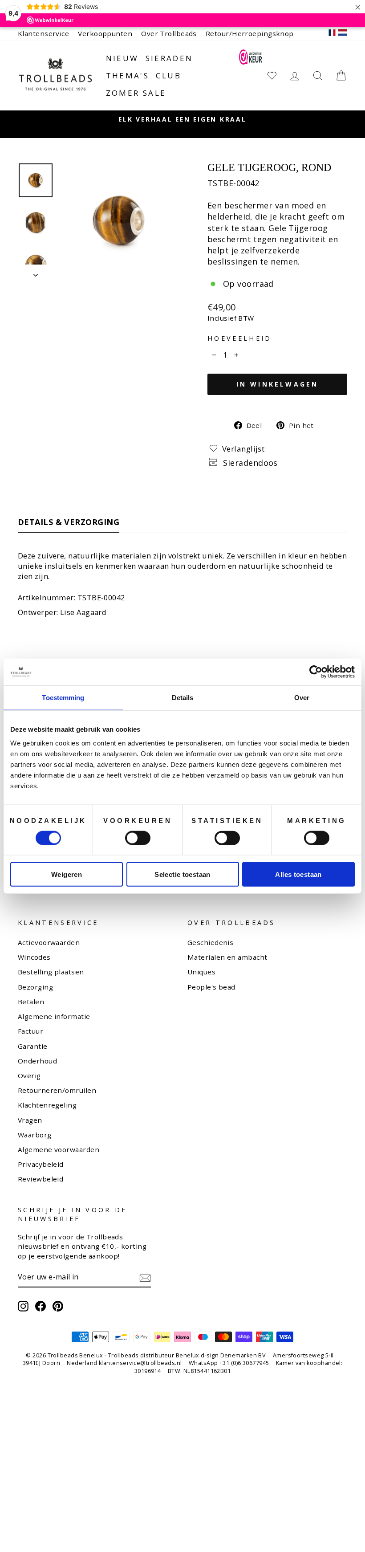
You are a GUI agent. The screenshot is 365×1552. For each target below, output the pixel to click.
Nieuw (122, 58)
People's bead (211, 986)
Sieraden (169, 58)
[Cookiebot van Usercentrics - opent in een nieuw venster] (316, 671)
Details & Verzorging (68, 522)
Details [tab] (183, 697)
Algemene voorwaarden (58, 1149)
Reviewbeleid (40, 1178)
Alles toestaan (298, 874)
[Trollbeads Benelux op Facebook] (40, 1306)
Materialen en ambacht (227, 957)
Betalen (31, 1001)
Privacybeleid (41, 1164)
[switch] (137, 838)
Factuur (30, 1031)
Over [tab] (301, 697)
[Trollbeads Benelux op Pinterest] (58, 1306)
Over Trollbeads (169, 33)
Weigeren (66, 874)
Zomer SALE (136, 93)
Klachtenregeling (47, 1104)
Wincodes (34, 957)
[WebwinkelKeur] (250, 75)
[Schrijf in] (145, 1277)
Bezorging (35, 986)
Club (168, 75)
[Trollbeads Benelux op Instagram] (23, 1306)
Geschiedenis (210, 942)
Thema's (128, 75)
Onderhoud (37, 1060)
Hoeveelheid (239, 338)
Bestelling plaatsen (51, 971)
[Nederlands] (342, 33)
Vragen (30, 1120)
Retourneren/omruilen (57, 1090)
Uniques (201, 971)
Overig (29, 1075)
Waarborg (35, 1134)
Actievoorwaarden (49, 942)
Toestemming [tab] (63, 697)
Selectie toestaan (182, 874)
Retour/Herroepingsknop (250, 33)
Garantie (33, 1046)
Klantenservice (43, 33)
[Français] (332, 33)
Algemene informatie (54, 1016)
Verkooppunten (105, 33)
